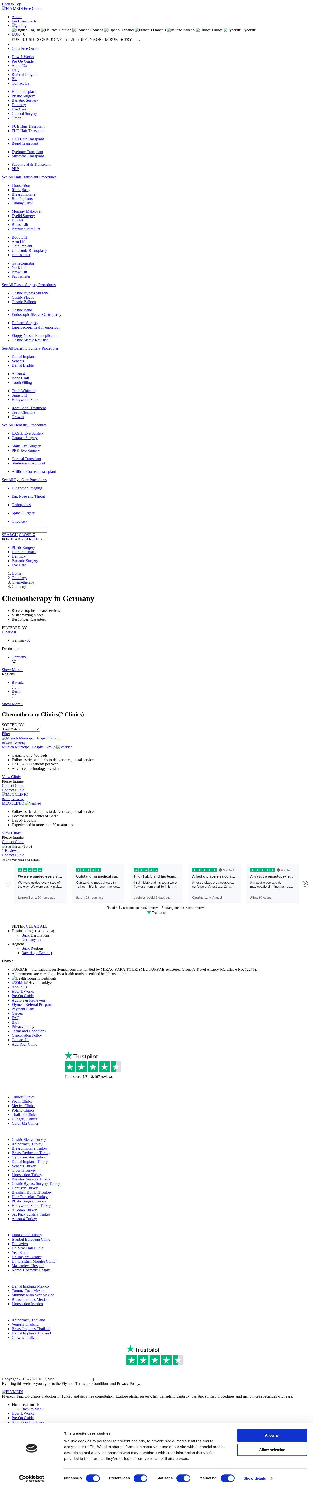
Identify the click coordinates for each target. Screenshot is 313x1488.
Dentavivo (20, 1244)
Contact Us (20, 83)
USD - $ (32, 39)
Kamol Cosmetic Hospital (32, 1270)
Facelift (17, 220)
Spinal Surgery (23, 513)
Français (159, 30)
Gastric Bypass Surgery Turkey (36, 1183)
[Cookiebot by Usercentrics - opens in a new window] (31, 1478)
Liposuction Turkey (27, 1175)
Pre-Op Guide (23, 61)
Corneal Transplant (26, 459)
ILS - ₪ (74, 39)
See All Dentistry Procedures (24, 425)
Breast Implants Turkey (30, 1148)
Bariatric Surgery (25, 100)
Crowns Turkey (24, 1170)
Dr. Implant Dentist (26, 1257)
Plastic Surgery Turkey (29, 1201)
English (33, 30)
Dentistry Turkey (25, 1188)
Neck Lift (19, 267)
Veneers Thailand (25, 1324)
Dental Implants (24, 356)
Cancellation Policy (27, 1035)
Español (127, 30)
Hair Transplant (24, 91)
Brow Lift (19, 272)
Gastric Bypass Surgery (30, 293)
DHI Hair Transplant (28, 139)
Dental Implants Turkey (30, 1161)
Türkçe (217, 30)
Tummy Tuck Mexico (28, 1291)
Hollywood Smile (25, 399)
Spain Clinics (22, 1101)
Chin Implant (22, 246)
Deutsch (64, 30)
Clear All (9, 632)
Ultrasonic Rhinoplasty (29, 250)
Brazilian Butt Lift (26, 229)
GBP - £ (46, 39)
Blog (15, 79)
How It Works (23, 57)
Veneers (18, 361)
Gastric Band (22, 310)
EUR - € (18, 34)
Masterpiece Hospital (28, 1266)
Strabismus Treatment (28, 463)
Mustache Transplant (28, 156)
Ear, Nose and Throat (28, 496)
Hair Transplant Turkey (30, 1197)
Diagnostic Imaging (27, 488)
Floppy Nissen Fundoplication (35, 335)
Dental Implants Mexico (30, 1286)
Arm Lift (18, 242)
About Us (19, 66)
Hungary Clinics (24, 1119)
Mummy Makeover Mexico (33, 1295)
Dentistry (19, 105)
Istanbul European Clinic (31, 1239)
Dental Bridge (23, 365)
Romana (96, 30)
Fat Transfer (21, 255)
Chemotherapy (23, 582)
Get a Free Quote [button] (25, 48)
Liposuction (21, 185)
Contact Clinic (13, 785)
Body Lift (19, 237)
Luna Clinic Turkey (27, 1235)
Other (16, 118)
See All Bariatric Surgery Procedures (30, 348)
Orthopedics (21, 505)
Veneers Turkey (24, 1166)
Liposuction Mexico (27, 1304)
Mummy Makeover (27, 211)
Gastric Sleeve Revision (30, 340)
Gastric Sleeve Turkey (29, 1139)
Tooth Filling (22, 382)
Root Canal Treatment (29, 408)
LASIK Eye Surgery (28, 433)
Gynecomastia (23, 263)
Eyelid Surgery (23, 216)
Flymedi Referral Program (32, 1005)
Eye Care (19, 109)
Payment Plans (23, 1009)
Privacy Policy (23, 1027)
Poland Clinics (23, 1110)
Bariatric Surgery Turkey (31, 1179)
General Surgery (24, 113)
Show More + (12, 670)
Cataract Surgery (25, 438)
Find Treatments (24, 21)
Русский (248, 30)
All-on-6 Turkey (24, 1210)
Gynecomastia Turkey (29, 1157)
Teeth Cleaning (23, 412)
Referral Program (25, 74)
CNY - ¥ (60, 39)
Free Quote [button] (32, 8)
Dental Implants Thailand (31, 1333)
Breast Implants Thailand (31, 1329)
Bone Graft (20, 378)
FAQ (16, 70)
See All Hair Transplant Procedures (29, 177)
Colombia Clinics (25, 1123)
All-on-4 (18, 374)
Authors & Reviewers (28, 1000)
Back (26, 935)
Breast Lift (20, 224)
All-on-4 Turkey (24, 1219)
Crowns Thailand (25, 1337)
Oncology (19, 521)
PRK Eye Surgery (26, 450)
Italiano (188, 30)
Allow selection (272, 1450)
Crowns (18, 417)
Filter (6, 734)
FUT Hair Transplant (28, 131)
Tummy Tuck (22, 203)
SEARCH (10, 535)
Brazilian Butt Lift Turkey (32, 1192)
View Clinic (11, 777)
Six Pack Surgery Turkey (31, 1214)
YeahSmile (20, 1252)
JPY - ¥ (86, 39)
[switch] (140, 1478)
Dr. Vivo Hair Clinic (27, 1248)
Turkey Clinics (23, 1097)
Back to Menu (33, 1409)
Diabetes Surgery (25, 323)
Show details (255, 1478)
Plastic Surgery (23, 96)
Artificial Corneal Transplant (34, 471)
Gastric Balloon (24, 302)
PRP (15, 169)
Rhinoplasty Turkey (27, 1144)
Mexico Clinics (23, 1106)
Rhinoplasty (21, 190)
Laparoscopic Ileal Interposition (36, 327)
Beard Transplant (25, 143)
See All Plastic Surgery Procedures (29, 285)
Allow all (272, 1435)
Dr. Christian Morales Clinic (33, 1261)
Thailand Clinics (24, 1115)
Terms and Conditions (29, 1031)
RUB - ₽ (116, 39)
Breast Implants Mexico (30, 1299)
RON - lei (101, 39)
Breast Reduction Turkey (31, 1153)
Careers (17, 1013)
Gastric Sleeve (23, 297)
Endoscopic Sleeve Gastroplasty (36, 314)
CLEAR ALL (37, 926)
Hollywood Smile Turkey (31, 1205)
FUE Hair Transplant (28, 126)
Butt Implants (22, 199)
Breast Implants (24, 194)
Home (16, 573)
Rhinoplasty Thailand (28, 1320)
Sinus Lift (19, 395)
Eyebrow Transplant (27, 152)
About (17, 17)
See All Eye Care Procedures (24, 480)
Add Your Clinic (24, 1044)
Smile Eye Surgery (26, 446)
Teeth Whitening (24, 391)
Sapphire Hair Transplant (31, 164)
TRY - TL (132, 39)
